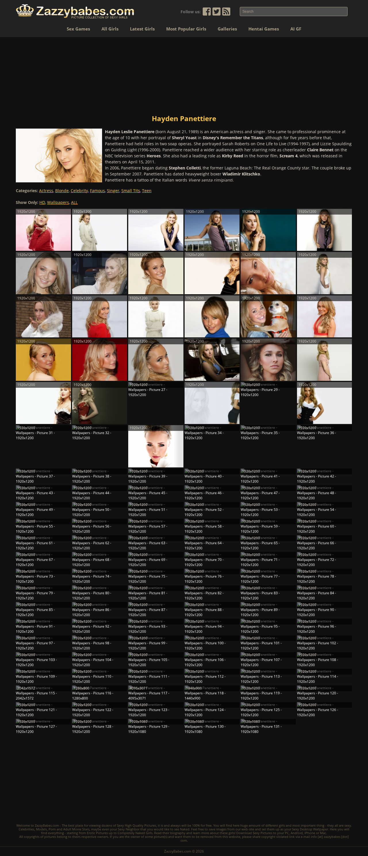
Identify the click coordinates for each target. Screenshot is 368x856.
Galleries (227, 29)
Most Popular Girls (186, 29)
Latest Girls (142, 29)
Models (41, 829)
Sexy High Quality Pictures (136, 825)
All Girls (109, 29)
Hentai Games (263, 29)
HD (42, 202)
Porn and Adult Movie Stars (69, 829)
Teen (147, 190)
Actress (46, 190)
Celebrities (26, 829)
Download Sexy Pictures (254, 833)
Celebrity (79, 190)
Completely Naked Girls (135, 833)
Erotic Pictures (97, 833)
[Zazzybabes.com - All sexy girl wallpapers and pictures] (75, 11)
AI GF (295, 29)
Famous (97, 190)
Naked (184, 829)
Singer (113, 190)
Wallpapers (58, 202)
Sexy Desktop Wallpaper (310, 829)
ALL (74, 202)
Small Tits (130, 190)
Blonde (62, 190)
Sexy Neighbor (128, 829)
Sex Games (78, 29)
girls (282, 825)
